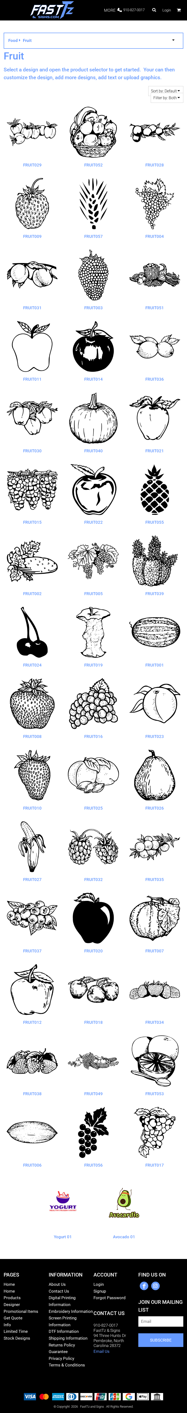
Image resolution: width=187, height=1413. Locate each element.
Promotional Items (21, 1311)
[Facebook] (144, 1286)
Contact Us (59, 1291)
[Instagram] (155, 1286)
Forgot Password (110, 1297)
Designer (12, 1304)
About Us (57, 1284)
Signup (100, 1291)
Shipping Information (68, 1338)
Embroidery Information (71, 1311)
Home (9, 1284)
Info (7, 1324)
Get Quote (13, 1318)
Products (12, 1297)
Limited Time (16, 1331)
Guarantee (58, 1351)
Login (166, 10)
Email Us (102, 1351)
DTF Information (64, 1331)
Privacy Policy (61, 1358)
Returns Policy (62, 1345)
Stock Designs (17, 1338)
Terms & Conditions (67, 1365)
